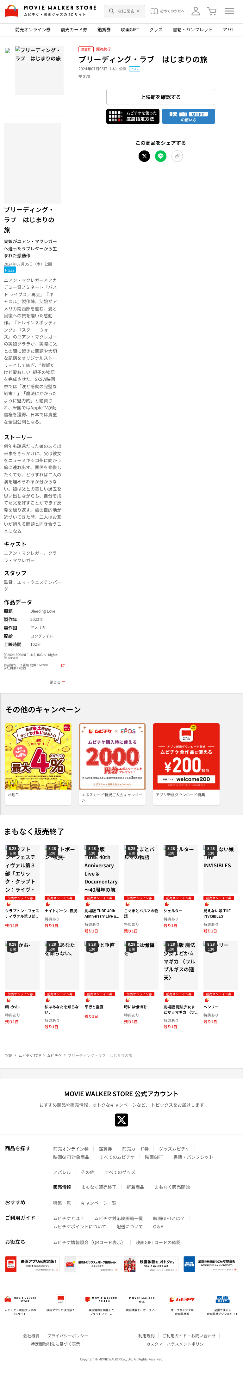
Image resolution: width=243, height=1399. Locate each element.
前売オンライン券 (33, 29)
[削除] (138, 11)
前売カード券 (74, 29)
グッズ (156, 29)
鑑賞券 (104, 29)
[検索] (112, 11)
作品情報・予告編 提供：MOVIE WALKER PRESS (26, 666)
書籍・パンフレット (193, 29)
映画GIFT (130, 29)
